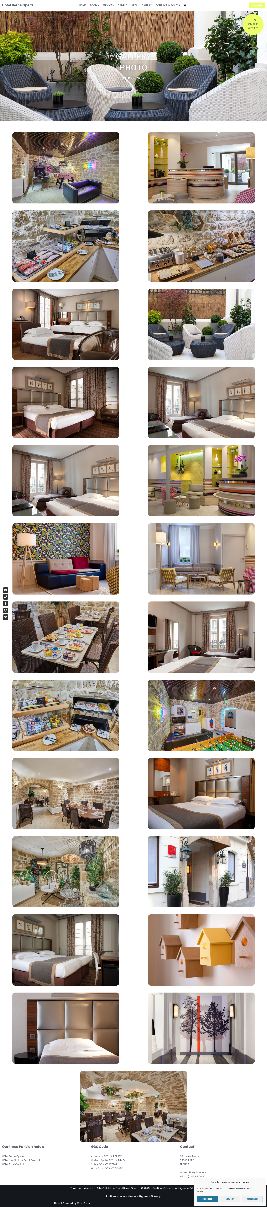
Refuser (230, 1198)
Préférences (252, 1198)
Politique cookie (115, 1196)
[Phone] (5, 597)
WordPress (83, 1203)
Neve (57, 1203)
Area (134, 5)
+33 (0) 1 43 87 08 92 (192, 1176)
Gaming (123, 5)
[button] (187, 4)
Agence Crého (188, 1188)
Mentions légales (138, 1196)
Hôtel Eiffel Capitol (13, 1164)
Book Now (257, 5)
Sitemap (156, 1196)
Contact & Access (167, 5)
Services (108, 5)
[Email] (5, 590)
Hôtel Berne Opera (13, 1156)
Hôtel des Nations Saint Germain (21, 1160)
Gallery (146, 5)
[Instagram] (5, 610)
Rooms (94, 5)
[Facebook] (5, 603)
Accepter (207, 1198)
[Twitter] (5, 617)
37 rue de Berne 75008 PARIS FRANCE (189, 1160)
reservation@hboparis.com (196, 1172)
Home (82, 5)
